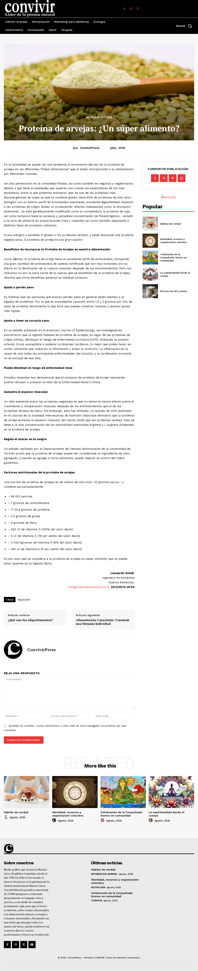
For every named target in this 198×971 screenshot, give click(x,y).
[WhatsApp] (181, 178)
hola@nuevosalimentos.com (88, 587)
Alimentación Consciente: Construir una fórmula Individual (103, 622)
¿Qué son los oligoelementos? (30, 620)
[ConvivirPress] (13, 649)
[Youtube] (31, 944)
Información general (104, 874)
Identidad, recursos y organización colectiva (173, 241)
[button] (185, 25)
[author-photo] (6, 817)
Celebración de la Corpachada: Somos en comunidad (173, 257)
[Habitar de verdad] (150, 224)
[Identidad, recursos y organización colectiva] (150, 241)
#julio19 (24, 599)
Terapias (96, 900)
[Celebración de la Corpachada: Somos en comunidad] (150, 257)
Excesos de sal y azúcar (173, 291)
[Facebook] (124, 9)
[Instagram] (131, 9)
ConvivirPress (89, 148)
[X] (137, 9)
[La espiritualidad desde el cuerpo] (150, 274)
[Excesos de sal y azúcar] (150, 291)
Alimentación (99, 117)
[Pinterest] (173, 178)
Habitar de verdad (170, 223)
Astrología (98, 887)
